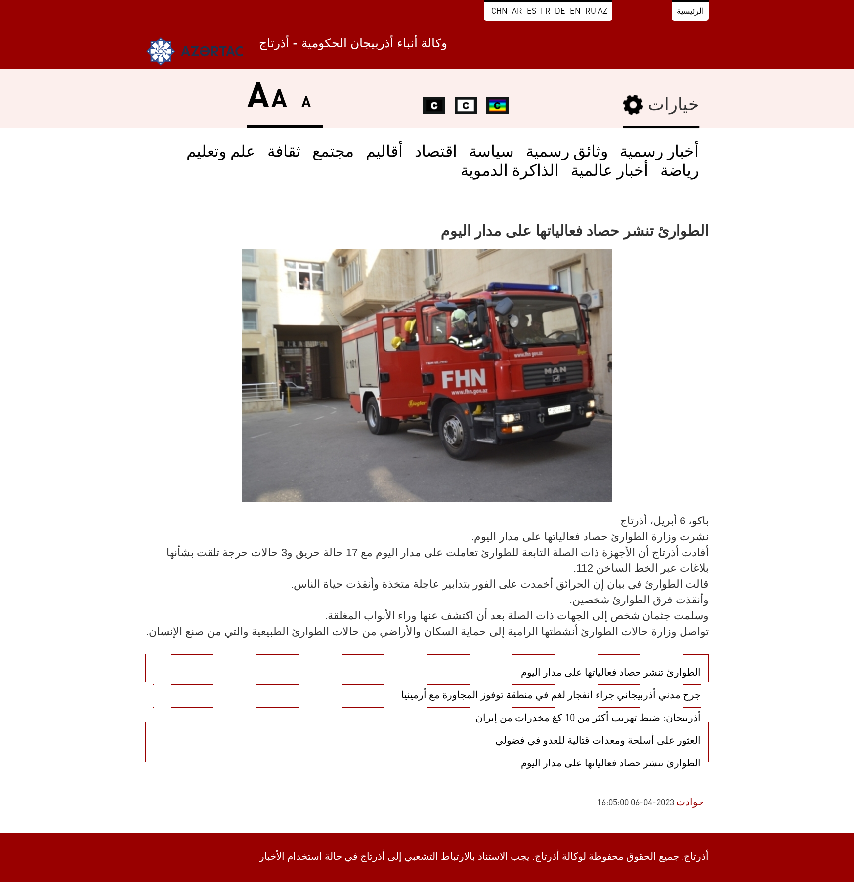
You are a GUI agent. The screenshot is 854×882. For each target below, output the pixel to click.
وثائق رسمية (567, 152)
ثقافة (283, 152)
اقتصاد (436, 152)
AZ (602, 12)
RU (590, 12)
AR (517, 12)
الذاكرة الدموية (510, 172)
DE (560, 12)
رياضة (679, 172)
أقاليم (384, 152)
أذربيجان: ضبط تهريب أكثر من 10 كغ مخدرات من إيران (588, 718)
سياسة (491, 152)
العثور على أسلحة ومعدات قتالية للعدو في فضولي (598, 741)
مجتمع (333, 152)
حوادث (690, 803)
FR (546, 12)
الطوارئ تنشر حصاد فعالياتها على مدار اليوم (611, 673)
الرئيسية (690, 12)
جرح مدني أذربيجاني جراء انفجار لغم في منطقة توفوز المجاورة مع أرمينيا (551, 696)
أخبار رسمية (659, 152)
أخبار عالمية (609, 172)
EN (575, 12)
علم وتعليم (221, 152)
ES (531, 12)
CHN (499, 12)
